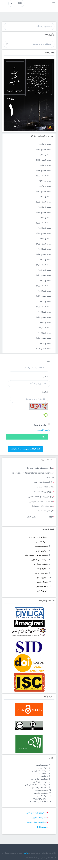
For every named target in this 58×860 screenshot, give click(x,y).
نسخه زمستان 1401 (43, 275)
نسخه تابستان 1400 (43, 244)
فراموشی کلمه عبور (43, 430)
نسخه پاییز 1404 (44, 333)
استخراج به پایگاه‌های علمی (36, 812)
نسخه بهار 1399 (45, 217)
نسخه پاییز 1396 (44, 165)
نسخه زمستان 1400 (43, 254)
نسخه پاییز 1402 (44, 291)
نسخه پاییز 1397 (44, 186)
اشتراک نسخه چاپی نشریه (37, 822)
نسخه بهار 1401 (45, 259)
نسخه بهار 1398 (45, 196)
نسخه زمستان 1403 (43, 317)
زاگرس (25, 853)
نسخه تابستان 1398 (43, 202)
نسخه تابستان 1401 (43, 265)
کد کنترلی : (44, 392)
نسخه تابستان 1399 (43, 223)
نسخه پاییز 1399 (44, 228)
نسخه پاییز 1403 (44, 312)
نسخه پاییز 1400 (44, 249)
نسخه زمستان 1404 (43, 338)
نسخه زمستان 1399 (43, 233)
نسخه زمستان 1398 (43, 212)
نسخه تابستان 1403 (43, 306)
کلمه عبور (46, 376)
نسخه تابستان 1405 (43, 348)
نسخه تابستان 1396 (43, 160)
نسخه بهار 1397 (45, 181)
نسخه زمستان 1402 (43, 296)
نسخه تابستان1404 (43, 327)
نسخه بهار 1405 (45, 343)
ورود (43, 436)
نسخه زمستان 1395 (43, 149)
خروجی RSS (42, 827)
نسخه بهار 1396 (45, 154)
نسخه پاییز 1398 (44, 207)
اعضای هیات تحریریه (39, 817)
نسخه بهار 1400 (45, 238)
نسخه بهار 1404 (45, 322)
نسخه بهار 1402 (45, 280)
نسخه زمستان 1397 (43, 191)
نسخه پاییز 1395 (44, 144)
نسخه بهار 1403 (45, 301)
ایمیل (48, 361)
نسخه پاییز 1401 (44, 270)
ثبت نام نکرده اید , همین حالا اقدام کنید (25, 449)
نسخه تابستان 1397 (43, 175)
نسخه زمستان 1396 (43, 170)
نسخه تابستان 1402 (43, 285)
